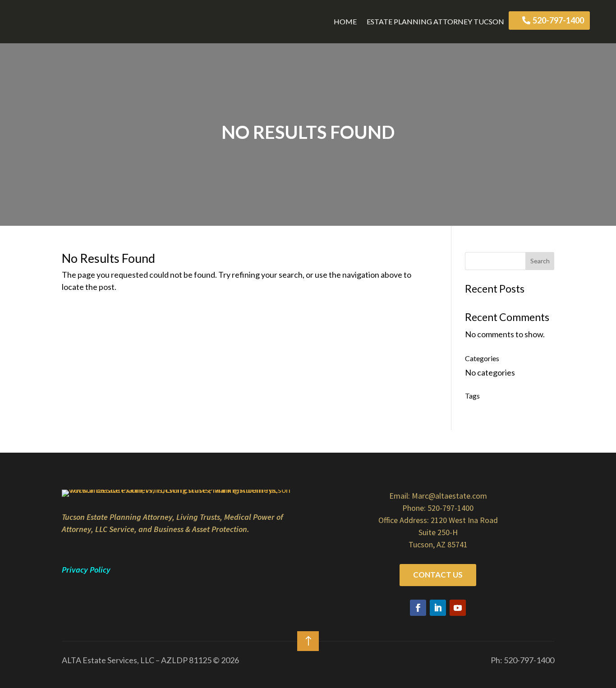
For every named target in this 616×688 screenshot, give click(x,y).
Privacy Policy (86, 569)
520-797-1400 (558, 20)
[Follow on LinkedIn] (438, 608)
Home (345, 21)
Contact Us (438, 574)
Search (540, 261)
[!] (308, 654)
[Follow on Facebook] (418, 608)
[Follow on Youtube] (458, 608)
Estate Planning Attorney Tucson (435, 21)
